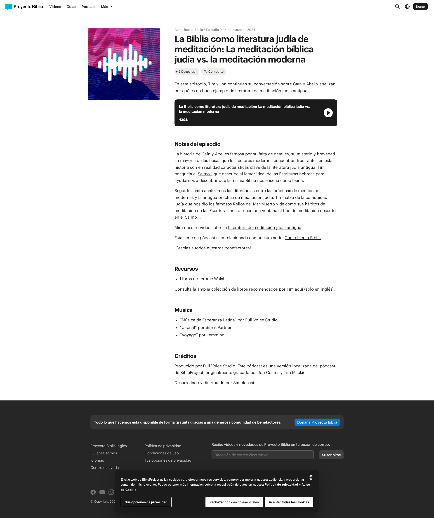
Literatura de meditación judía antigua (264, 227)
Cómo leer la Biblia (303, 237)
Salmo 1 (205, 173)
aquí (299, 289)
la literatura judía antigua (291, 167)
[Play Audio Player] (328, 112)
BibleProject (191, 372)
